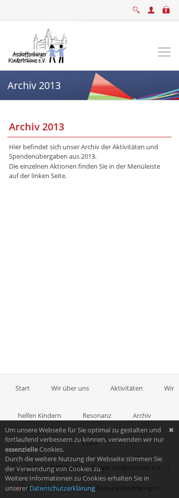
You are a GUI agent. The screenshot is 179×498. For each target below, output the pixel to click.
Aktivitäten (126, 388)
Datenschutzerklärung (62, 488)
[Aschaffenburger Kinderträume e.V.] (38, 44)
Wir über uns (70, 388)
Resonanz (97, 415)
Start (23, 388)
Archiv (142, 415)
